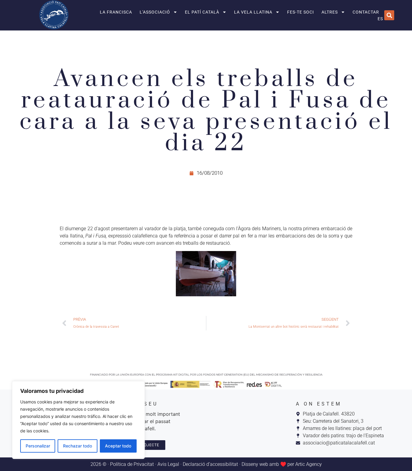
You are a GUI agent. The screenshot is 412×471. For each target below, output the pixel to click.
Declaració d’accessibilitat (210, 464)
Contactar (366, 12)
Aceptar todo (118, 445)
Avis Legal (168, 464)
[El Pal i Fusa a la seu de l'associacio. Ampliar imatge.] (206, 273)
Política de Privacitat (132, 464)
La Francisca (116, 12)
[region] (78, 420)
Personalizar (38, 445)
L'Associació (155, 12)
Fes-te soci (300, 12)
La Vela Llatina (253, 12)
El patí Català (202, 12)
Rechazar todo (77, 445)
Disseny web (255, 464)
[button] (389, 15)
